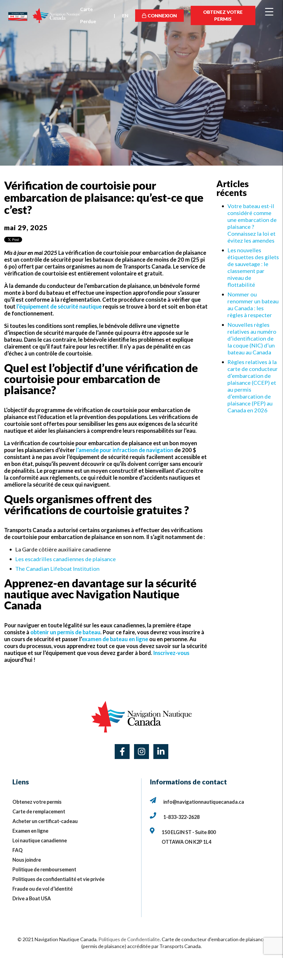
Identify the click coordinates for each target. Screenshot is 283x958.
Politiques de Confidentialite (129, 939)
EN (125, 15)
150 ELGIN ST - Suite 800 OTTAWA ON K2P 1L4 (189, 837)
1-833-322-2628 (181, 817)
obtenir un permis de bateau (65, 632)
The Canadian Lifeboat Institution (57, 568)
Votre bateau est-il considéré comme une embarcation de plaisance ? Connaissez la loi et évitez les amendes (252, 223)
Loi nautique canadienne (39, 840)
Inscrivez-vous (171, 652)
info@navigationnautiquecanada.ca (203, 802)
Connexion (162, 15)
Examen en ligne (30, 831)
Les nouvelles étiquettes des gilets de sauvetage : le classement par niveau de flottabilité (253, 267)
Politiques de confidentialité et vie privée (58, 879)
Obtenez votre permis (223, 15)
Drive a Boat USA (31, 898)
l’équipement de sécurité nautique (59, 306)
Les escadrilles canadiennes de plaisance (65, 559)
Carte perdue (88, 15)
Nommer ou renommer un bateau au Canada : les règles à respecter (253, 304)
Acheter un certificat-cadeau (45, 821)
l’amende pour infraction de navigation (124, 450)
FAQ (17, 850)
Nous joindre (26, 860)
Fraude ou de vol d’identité (42, 889)
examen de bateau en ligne (115, 639)
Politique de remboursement (44, 869)
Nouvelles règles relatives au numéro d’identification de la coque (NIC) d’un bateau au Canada (251, 338)
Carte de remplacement (38, 811)
